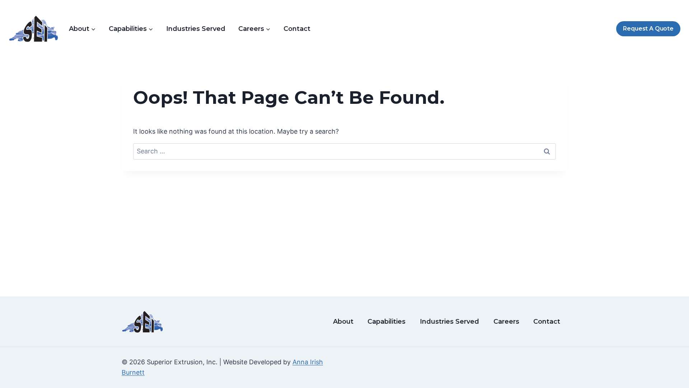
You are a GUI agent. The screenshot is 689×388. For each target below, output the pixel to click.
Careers (506, 321)
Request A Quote (648, 28)
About (343, 321)
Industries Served (195, 29)
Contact (296, 29)
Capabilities (386, 321)
